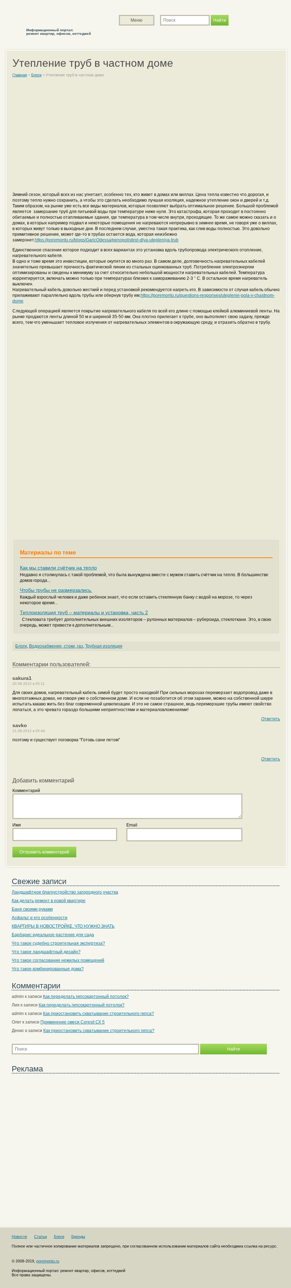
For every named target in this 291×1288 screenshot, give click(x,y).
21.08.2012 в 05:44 (28, 731)
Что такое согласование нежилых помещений (58, 960)
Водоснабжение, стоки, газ (56, 646)
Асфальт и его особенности (39, 917)
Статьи (40, 1236)
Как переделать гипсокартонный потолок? (86, 996)
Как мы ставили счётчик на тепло (58, 568)
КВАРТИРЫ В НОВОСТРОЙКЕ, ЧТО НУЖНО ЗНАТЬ (63, 926)
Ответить (270, 718)
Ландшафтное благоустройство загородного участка (65, 892)
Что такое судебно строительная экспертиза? (58, 943)
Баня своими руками (32, 909)
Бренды (78, 1236)
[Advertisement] (146, 137)
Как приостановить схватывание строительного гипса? (98, 1013)
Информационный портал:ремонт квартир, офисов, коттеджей (58, 32)
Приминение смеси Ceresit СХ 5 (72, 1022)
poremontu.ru (47, 1261)
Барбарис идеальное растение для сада (53, 934)
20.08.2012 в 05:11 (28, 684)
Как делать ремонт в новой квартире (49, 900)
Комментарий (26, 790)
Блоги (21, 646)
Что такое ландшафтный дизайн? (46, 951)
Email (131, 825)
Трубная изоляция (103, 646)
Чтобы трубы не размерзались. (56, 590)
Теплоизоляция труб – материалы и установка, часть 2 (84, 612)
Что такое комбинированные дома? (48, 968)
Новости (19, 1236)
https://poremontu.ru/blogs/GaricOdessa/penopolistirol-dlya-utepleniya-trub (107, 240)
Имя (16, 825)
